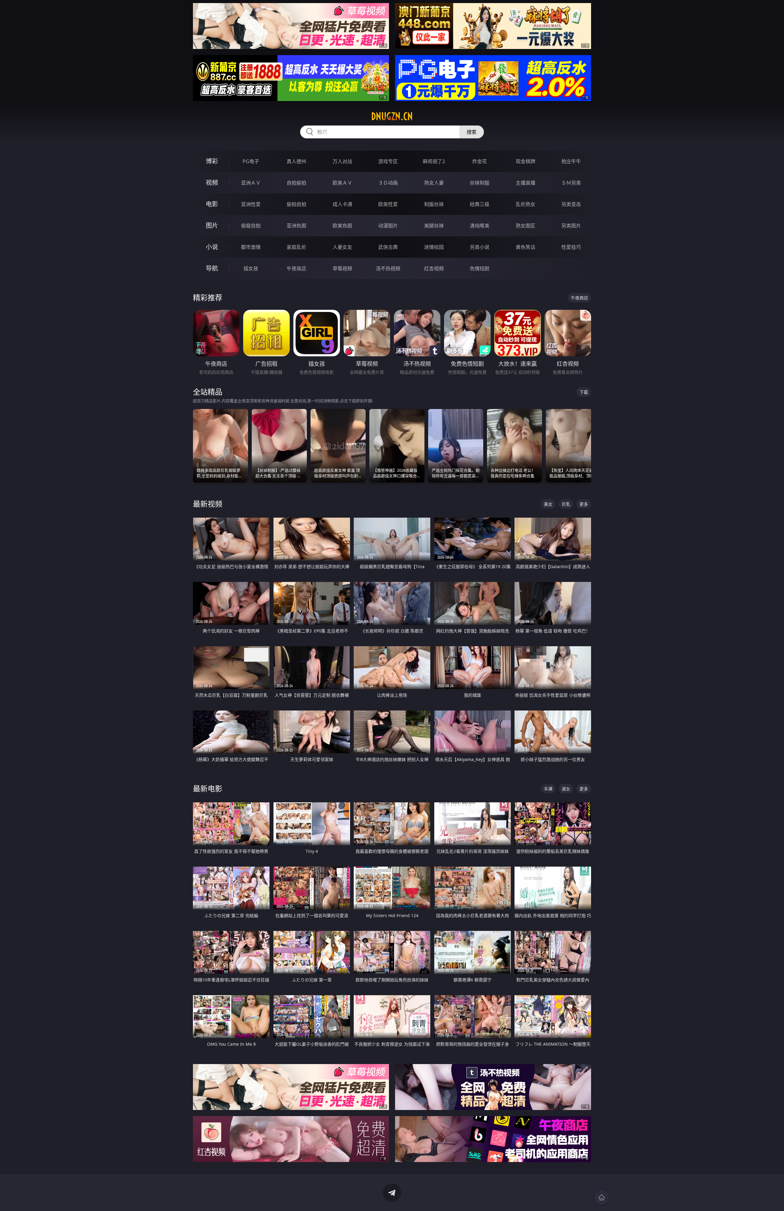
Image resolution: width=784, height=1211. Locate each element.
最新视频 (207, 504)
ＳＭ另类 (571, 182)
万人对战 (342, 161)
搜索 (472, 132)
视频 (212, 182)
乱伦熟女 (525, 204)
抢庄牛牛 (571, 161)
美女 (548, 504)
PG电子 (251, 161)
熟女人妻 (434, 182)
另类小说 (479, 247)
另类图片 (571, 225)
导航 (212, 268)
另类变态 (571, 204)
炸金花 (479, 161)
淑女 (566, 789)
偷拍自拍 (296, 204)
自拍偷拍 (296, 182)
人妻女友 (342, 247)
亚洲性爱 (251, 204)
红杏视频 (434, 268)
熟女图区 (525, 225)
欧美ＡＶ (342, 182)
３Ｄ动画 (388, 182)
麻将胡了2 (434, 161)
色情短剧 (479, 268)
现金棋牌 (525, 161)
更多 (583, 504)
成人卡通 (342, 204)
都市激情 (251, 247)
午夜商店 (296, 268)
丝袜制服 (479, 182)
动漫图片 (388, 225)
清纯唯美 (479, 225)
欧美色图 (342, 225)
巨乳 (566, 504)
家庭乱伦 (296, 247)
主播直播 (525, 182)
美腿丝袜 (434, 225)
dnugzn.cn (392, 116)
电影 (212, 204)
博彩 (212, 161)
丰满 (548, 789)
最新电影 (207, 788)
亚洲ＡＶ (251, 182)
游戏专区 (388, 161)
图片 (212, 225)
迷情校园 (434, 247)
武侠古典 (388, 247)
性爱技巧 (571, 247)
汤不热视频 (388, 268)
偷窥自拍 (251, 225)
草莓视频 (342, 268)
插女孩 (250, 268)
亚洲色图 (296, 225)
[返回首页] (601, 1197)
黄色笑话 (525, 247)
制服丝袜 (434, 204)
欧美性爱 (388, 204)
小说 (212, 247)
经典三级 (479, 204)
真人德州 (296, 161)
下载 (583, 392)
